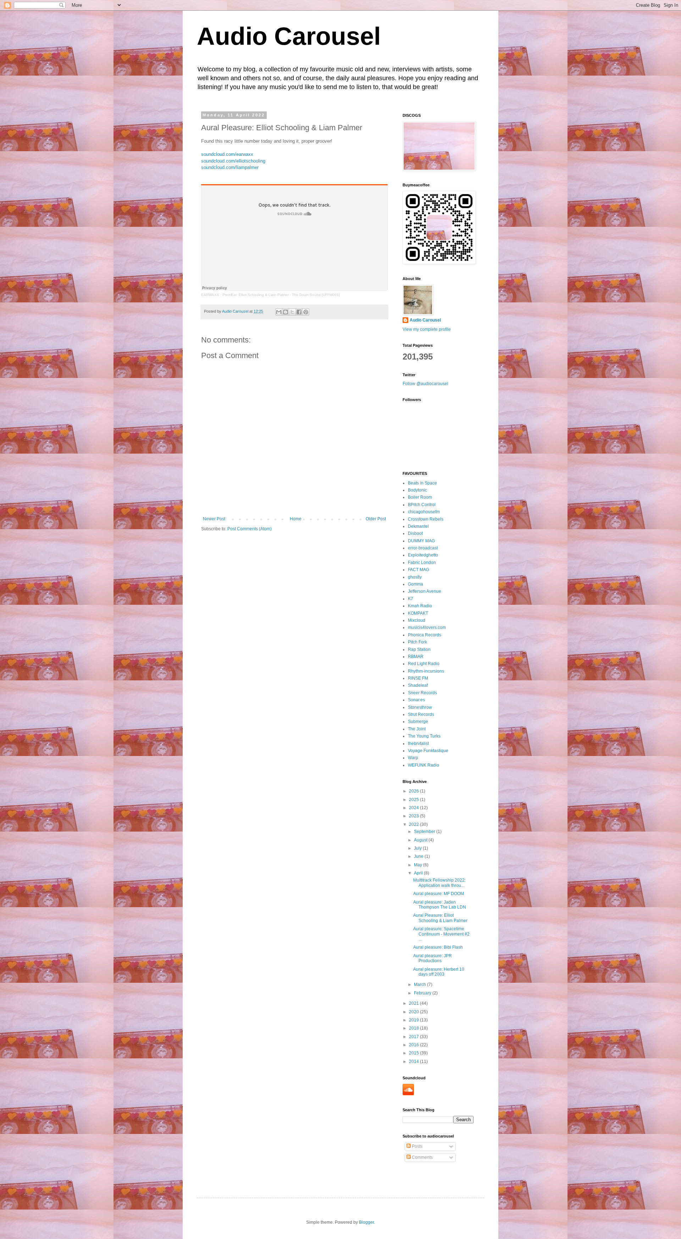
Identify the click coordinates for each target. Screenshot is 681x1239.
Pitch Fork (417, 642)
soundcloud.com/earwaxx (227, 154)
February (423, 993)
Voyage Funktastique (428, 750)
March (420, 984)
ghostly (415, 577)
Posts (416, 1146)
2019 (414, 1020)
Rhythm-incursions (426, 671)
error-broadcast (423, 548)
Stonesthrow (420, 707)
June (419, 856)
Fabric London (422, 562)
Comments (422, 1157)
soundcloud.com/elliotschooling (233, 161)
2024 (414, 807)
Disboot (415, 533)
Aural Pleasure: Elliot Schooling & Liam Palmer (440, 918)
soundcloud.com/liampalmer (230, 167)
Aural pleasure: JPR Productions (432, 958)
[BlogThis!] (285, 312)
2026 (414, 791)
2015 (414, 1053)
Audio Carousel (289, 36)
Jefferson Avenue (424, 591)
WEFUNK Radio (423, 765)
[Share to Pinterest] (305, 312)
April (419, 873)
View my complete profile (427, 329)
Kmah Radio (420, 605)
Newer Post (214, 518)
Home (295, 518)
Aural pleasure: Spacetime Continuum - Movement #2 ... (441, 934)
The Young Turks (424, 736)
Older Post (376, 518)
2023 (414, 815)
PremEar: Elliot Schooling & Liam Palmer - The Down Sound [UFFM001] (281, 295)
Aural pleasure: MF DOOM (438, 893)
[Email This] (278, 312)
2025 (414, 799)
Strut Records (421, 714)
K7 (410, 598)
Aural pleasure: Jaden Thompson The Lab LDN (439, 905)
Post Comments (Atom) (249, 528)
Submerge (418, 721)
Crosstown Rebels (425, 519)
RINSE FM (418, 678)
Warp (413, 757)
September (425, 831)
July (418, 848)
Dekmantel (418, 526)
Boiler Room (420, 497)
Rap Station (419, 649)
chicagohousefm (424, 511)
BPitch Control (422, 504)
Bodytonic (417, 490)
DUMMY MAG (421, 540)
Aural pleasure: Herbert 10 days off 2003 (438, 972)
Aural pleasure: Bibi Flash (438, 947)
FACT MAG (418, 569)
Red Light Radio (423, 663)
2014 (414, 1061)
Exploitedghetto (423, 555)
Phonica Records (424, 634)
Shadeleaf (418, 685)
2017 (414, 1036)
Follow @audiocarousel (425, 383)
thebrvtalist (418, 743)
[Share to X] (292, 312)
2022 (414, 824)
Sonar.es (416, 699)
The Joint (417, 729)
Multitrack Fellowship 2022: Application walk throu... (439, 883)
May (418, 864)
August (421, 840)
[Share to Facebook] (299, 312)
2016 (414, 1044)
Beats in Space (422, 483)
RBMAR (415, 656)
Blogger (366, 1222)
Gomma (415, 584)
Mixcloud (416, 620)
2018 (414, 1028)
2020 (414, 1011)
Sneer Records (422, 692)
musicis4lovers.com (427, 627)
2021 (414, 1003)
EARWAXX (210, 295)
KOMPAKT (418, 613)
